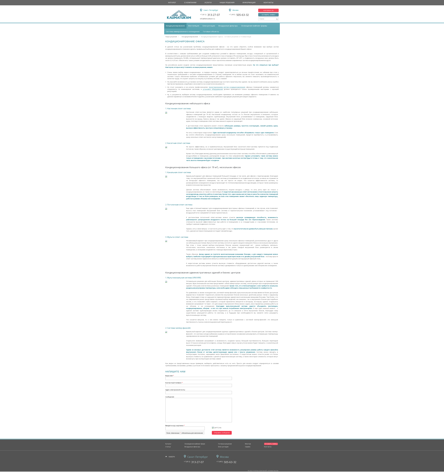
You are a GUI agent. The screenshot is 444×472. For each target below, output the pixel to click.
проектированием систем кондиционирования (227, 87)
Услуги (208, 2)
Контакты (268, 2)
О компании (190, 2)
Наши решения (227, 2)
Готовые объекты (211, 31)
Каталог (172, 2)
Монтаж (248, 444)
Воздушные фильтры (228, 26)
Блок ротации (209, 26)
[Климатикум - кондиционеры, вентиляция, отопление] (178, 18)
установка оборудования (213, 89)
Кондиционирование (175, 26)
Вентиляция (193, 26)
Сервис (247, 447)
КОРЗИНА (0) (268, 10)
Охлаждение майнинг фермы (254, 26)
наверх (172, 457)
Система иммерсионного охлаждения (182, 31)
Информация (249, 2)
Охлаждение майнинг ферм (195, 444)
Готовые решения (225, 444)
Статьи (168, 447)
